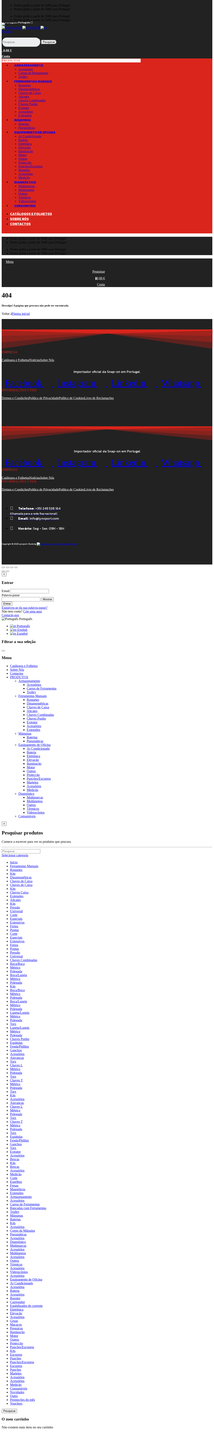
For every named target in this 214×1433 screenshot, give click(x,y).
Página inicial (21, 313)
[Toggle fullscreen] (11, 567)
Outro (14, 1396)
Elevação (24, 147)
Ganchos (16, 1050)
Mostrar (47, 599)
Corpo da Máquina (22, 1230)
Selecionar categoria (15, 855)
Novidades (17, 1392)
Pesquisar (49, 42)
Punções (15, 1358)
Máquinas (16, 1215)
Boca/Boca (17, 964)
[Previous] (3, 571)
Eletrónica (25, 144)
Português (15, 27)
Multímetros (26, 190)
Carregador (17, 1302)
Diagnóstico (18, 1242)
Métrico (15, 967)
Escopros (16, 1354)
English (35, 27)
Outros (22, 159)
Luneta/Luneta (19, 1012)
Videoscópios (36, 812)
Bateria (23, 140)
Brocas (14, 1159)
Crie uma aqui (32, 611)
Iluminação (25, 151)
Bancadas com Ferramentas (28, 1208)
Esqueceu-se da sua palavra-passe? (24, 607)
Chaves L (16, 1065)
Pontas (14, 930)
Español (22, 633)
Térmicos (24, 197)
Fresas (14, 1185)
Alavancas (17, 1058)
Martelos (24, 170)
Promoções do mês (22, 1399)
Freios (14, 926)
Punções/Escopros (30, 166)
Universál (16, 911)
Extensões (33, 730)
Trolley (31, 692)
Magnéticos (17, 1189)
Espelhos (16, 1182)
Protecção (24, 162)
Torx (13, 1024)
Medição (32, 790)
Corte (13, 915)
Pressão (15, 907)
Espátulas (16, 1042)
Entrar (7, 603)
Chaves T (16, 1080)
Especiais (16, 918)
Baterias (23, 124)
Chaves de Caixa (29, 93)
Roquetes (24, 85)
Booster (15, 1298)
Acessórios (25, 69)
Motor (22, 155)
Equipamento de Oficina (26, 1279)
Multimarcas (26, 186)
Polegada (16, 971)
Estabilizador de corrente (26, 1306)
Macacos (16, 1324)
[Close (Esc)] (3, 567)
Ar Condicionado (29, 136)
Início (14, 862)
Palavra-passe (11, 595)
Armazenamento (21, 1197)
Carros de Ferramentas (33, 73)
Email (5, 591)
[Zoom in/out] (16, 567)
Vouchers (16, 1403)
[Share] (7, 567)
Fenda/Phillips (19, 1046)
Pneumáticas (35, 741)
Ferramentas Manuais (24, 866)
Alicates (23, 96)
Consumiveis (18, 1388)
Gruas (14, 1321)
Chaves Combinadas (32, 100)
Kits (12, 873)
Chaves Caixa (19, 892)
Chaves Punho (28, 104)
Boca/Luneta (18, 975)
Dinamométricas (29, 89)
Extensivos (17, 922)
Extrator (23, 108)
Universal (16, 956)
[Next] (7, 571)
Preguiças (16, 1328)
